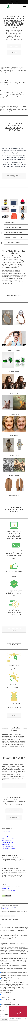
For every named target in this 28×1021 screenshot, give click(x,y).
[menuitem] (5, 907)
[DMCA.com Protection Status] (6, 896)
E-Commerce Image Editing (8, 838)
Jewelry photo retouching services (10, 833)
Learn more (7, 916)
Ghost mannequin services (8, 835)
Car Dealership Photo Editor (8, 846)
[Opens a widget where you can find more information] (18, 1013)
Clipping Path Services (7, 842)
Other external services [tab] (5, 980)
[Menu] (24, 7)
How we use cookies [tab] (4, 924)
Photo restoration (6, 844)
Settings (13, 916)
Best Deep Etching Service (8, 848)
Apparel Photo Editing (7, 840)
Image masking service (7, 837)
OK (1, 916)
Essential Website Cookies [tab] (5, 941)
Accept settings (4, 1019)
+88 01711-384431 (15, 890)
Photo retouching (6, 831)
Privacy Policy (3, 1017)
